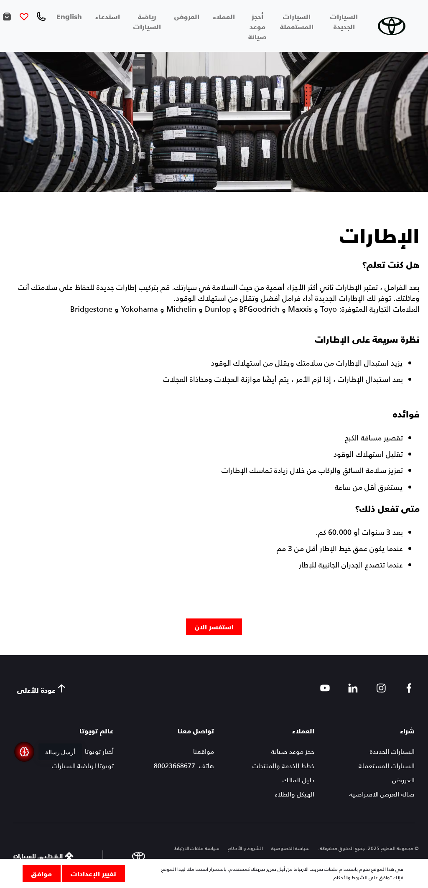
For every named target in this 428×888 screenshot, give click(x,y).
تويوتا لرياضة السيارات (83, 766)
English (69, 16)
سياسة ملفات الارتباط (196, 848)
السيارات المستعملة (296, 21)
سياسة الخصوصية (290, 848)
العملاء (224, 16)
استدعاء (107, 16)
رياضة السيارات (147, 21)
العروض (186, 16)
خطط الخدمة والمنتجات (283, 766)
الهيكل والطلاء (294, 794)
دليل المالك (298, 780)
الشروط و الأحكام (245, 848)
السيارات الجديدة (344, 21)
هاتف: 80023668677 (184, 766)
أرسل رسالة (60, 752)
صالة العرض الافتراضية (382, 794)
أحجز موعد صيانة (257, 26)
